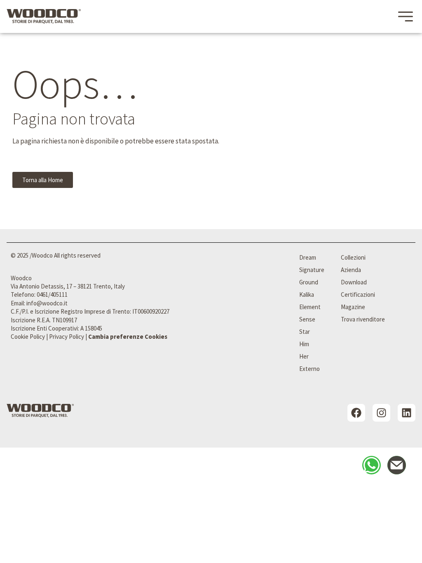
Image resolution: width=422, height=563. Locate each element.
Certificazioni (358, 294)
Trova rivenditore (363, 319)
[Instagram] (381, 413)
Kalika (306, 294)
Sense (307, 319)
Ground (308, 282)
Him (304, 344)
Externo (309, 369)
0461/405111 (52, 294)
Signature (311, 270)
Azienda (351, 270)
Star (304, 331)
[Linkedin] (406, 413)
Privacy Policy (66, 336)
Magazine (353, 307)
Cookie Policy (28, 336)
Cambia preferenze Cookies (127, 336)
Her (304, 356)
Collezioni (353, 257)
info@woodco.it (47, 303)
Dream (307, 257)
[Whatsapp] (371, 465)
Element (310, 307)
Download (354, 282)
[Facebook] (356, 413)
